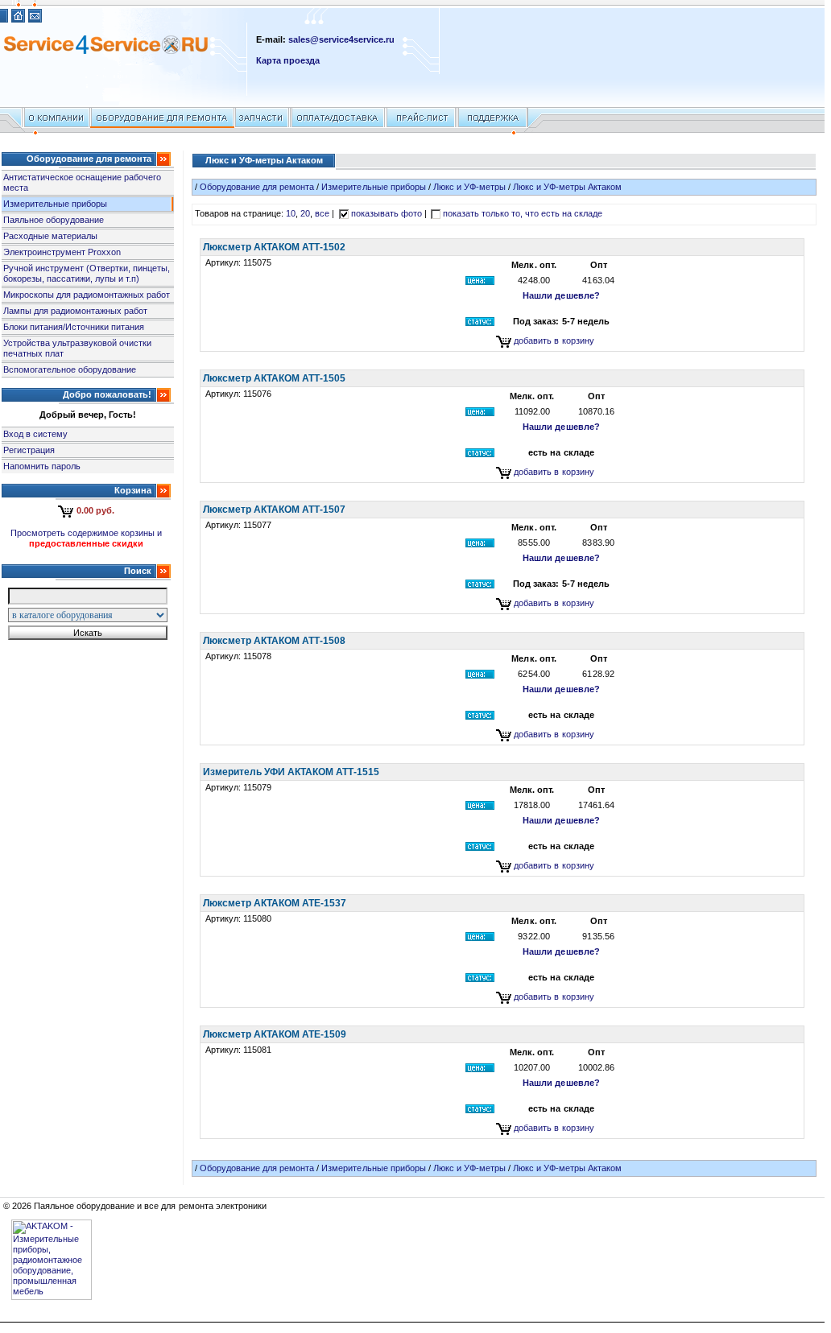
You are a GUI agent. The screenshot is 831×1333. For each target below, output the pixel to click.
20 (305, 213)
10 (291, 213)
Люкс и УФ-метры (469, 187)
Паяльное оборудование (53, 220)
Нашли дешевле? (561, 295)
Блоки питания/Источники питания (73, 327)
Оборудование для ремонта (257, 187)
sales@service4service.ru (341, 39)
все (322, 213)
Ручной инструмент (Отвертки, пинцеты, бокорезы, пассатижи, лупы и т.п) (87, 273)
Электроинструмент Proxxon (62, 252)
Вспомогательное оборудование (69, 369)
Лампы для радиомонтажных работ (75, 311)
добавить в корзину (553, 340)
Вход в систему (35, 434)
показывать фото (386, 213)
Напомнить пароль (42, 466)
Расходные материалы (50, 236)
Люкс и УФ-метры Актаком (567, 187)
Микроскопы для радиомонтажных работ (86, 294)
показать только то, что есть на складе (523, 213)
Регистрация (29, 450)
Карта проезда (288, 60)
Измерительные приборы (55, 203)
